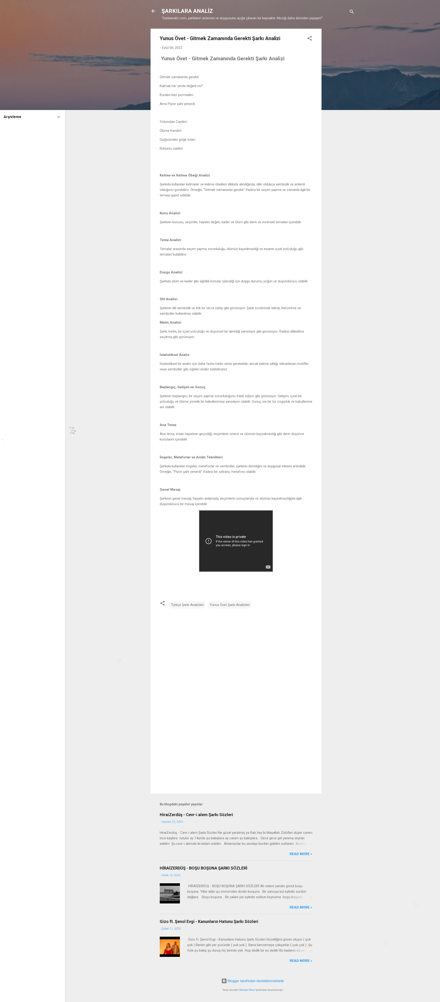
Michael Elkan (247, 989)
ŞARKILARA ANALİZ (187, 11)
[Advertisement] (340, 97)
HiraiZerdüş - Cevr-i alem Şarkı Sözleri (196, 814)
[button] (309, 39)
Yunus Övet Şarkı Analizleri (230, 605)
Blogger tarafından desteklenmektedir (255, 981)
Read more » (301, 854)
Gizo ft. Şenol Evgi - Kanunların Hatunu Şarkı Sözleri (209, 921)
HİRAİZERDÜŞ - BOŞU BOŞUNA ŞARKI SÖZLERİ (203, 868)
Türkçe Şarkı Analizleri (187, 605)
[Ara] (352, 12)
